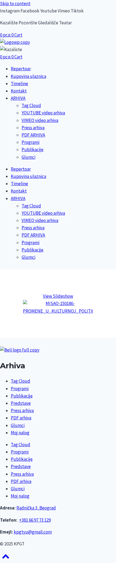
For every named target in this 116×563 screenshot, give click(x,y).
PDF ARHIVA (33, 135)
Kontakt (19, 91)
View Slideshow (58, 296)
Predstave (21, 403)
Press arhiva (33, 128)
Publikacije (32, 150)
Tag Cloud (31, 105)
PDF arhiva (21, 418)
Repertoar (21, 69)
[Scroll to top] (5, 558)
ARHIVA (18, 98)
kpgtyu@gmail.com (33, 532)
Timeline (19, 84)
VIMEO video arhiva (40, 120)
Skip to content (15, 3)
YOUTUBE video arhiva (43, 113)
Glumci (28, 157)
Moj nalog (20, 433)
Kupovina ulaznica (28, 76)
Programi (30, 142)
